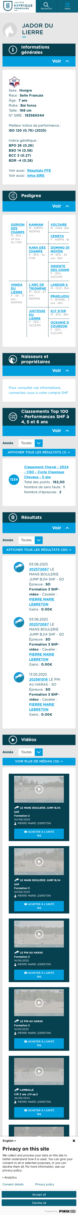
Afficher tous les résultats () (37, 549)
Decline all (39, 1203)
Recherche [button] (46, 9)
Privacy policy (44, 1184)
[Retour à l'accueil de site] (18, 6)
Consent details (13, 1184)
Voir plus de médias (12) (37, 761)
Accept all (39, 1194)
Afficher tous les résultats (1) (37, 452)
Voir (56, 61)
